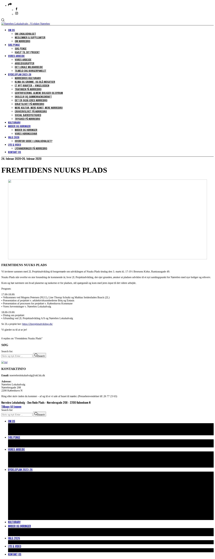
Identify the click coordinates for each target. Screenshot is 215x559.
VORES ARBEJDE (23, 453)
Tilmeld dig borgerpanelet (31, 466)
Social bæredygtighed (28, 514)
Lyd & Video (14, 546)
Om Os (11, 421)
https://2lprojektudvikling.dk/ (37, 324)
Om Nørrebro (23, 433)
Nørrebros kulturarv (28, 474)
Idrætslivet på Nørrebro (30, 502)
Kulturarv (14, 522)
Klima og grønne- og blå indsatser (35, 478)
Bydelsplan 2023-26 (20, 470)
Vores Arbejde (16, 449)
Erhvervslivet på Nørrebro (31, 510)
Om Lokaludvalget (25, 425)
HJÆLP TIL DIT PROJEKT (27, 445)
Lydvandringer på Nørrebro (31, 550)
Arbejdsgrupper (24, 457)
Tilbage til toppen (11, 407)
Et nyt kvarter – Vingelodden (32, 482)
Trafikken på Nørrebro (28, 486)
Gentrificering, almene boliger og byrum (39, 490)
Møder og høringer (19, 526)
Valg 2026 (14, 538)
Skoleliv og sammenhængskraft (34, 494)
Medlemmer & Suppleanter (30, 429)
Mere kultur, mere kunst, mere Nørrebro (39, 506)
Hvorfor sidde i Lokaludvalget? (34, 542)
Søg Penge (14, 437)
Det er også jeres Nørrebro (31, 498)
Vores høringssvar (26, 534)
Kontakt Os (14, 554)
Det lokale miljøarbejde (29, 462)
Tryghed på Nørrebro (27, 518)
